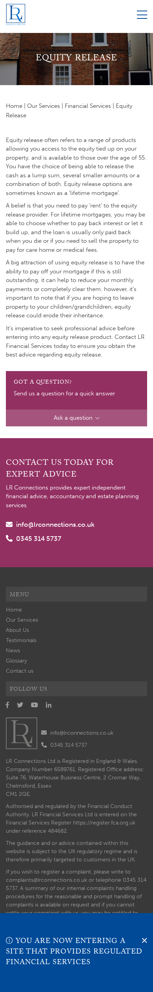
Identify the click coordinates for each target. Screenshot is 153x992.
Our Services (43, 105)
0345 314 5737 (38, 538)
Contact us (19, 671)
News (13, 650)
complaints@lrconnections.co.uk (46, 880)
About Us (17, 630)
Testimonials (21, 640)
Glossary (16, 660)
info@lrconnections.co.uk (55, 524)
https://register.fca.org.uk (104, 822)
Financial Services (88, 105)
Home (14, 105)
